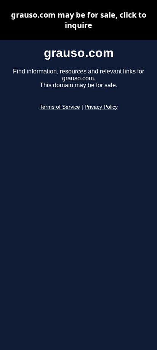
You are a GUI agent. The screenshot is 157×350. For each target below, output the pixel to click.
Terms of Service (60, 107)
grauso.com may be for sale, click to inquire (78, 20)
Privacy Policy (101, 107)
